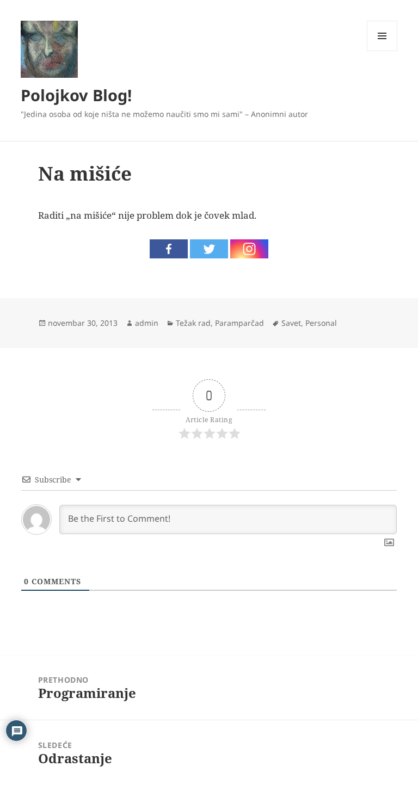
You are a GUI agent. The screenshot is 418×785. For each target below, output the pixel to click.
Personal (321, 323)
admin (146, 323)
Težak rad (193, 323)
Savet (291, 323)
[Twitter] (209, 248)
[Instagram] (249, 248)
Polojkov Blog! (76, 95)
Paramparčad (239, 323)
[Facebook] (169, 248)
